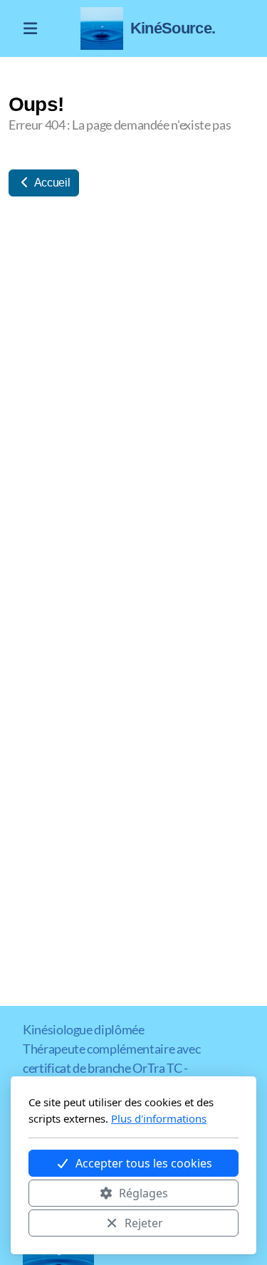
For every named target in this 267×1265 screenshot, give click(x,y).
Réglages (143, 1193)
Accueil (51, 183)
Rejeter (144, 1223)
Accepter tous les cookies (143, 1163)
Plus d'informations (158, 1118)
